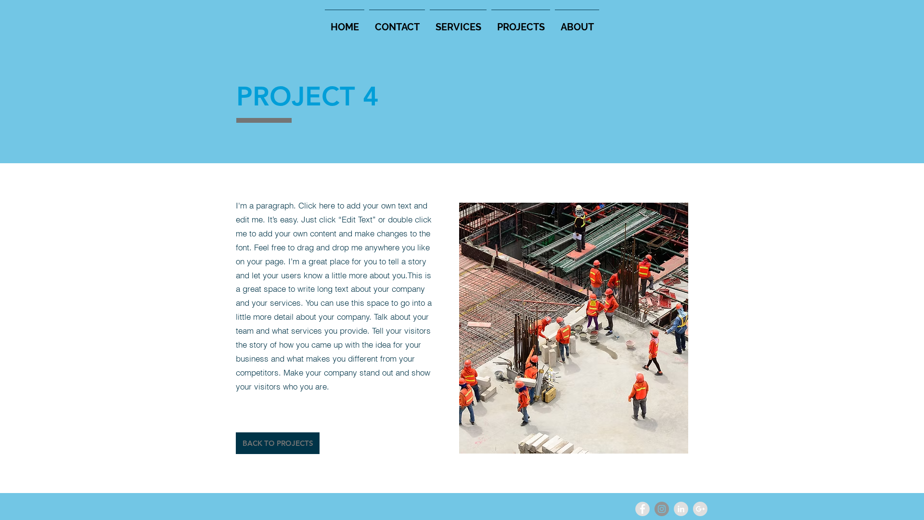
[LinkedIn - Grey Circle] (681, 509)
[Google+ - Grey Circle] (700, 509)
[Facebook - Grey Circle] (642, 509)
